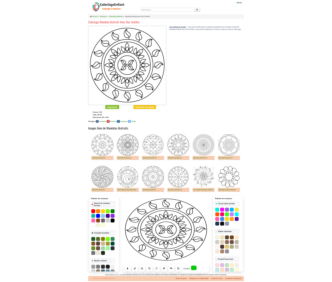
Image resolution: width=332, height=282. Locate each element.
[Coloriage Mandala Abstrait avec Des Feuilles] (127, 65)
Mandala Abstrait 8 (98, 158)
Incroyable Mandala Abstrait (203, 190)
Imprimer (112, 107)
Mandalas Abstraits (116, 16)
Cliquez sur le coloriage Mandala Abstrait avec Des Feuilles (130, 275)
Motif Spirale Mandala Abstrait (127, 190)
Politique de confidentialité (199, 278)
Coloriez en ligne (144, 107)
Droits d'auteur (181, 278)
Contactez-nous (217, 278)
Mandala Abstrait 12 (124, 158)
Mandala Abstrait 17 (226, 158)
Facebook (102, 121)
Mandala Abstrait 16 (175, 190)
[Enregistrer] (179, 268)
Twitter (134, 121)
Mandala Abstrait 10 (175, 158)
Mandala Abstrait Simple (227, 190)
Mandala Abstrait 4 (98, 190)
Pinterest (113, 121)
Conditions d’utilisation (233, 278)
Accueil (94, 16)
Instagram (123, 121)
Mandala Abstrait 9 (149, 190)
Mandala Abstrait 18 (150, 158)
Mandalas (103, 16)
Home (239, 3)
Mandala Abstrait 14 (200, 158)
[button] (103, 204)
